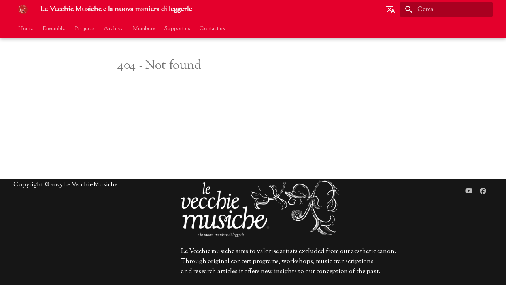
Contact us (212, 28)
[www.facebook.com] (483, 191)
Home (25, 28)
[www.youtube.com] (469, 191)
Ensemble (54, 28)
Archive (113, 28)
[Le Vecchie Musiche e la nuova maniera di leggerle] (23, 9)
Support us (177, 28)
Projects (84, 28)
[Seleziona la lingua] (390, 9)
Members (144, 28)
